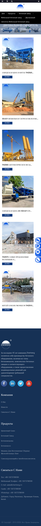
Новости (4, 407)
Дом (3, 13)
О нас (3, 402)
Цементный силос (8, 431)
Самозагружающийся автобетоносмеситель (18, 459)
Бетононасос (6, 446)
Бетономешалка (7, 441)
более (7, 77)
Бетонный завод (25, 13)
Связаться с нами (8, 412)
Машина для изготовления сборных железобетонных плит (15, 452)
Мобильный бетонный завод (11, 17)
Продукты (11, 13)
